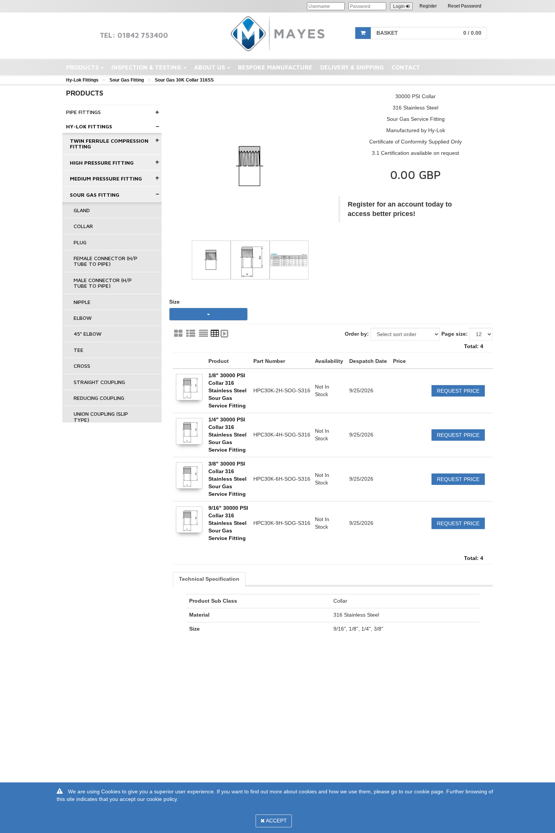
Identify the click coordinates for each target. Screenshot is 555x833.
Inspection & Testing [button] (147, 67)
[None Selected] (208, 314)
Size (174, 302)
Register (428, 6)
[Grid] (178, 333)
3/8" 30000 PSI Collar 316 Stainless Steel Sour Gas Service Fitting (227, 479)
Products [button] (83, 67)
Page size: (454, 334)
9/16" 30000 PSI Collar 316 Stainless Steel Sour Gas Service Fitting (228, 523)
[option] (250, 166)
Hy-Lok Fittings (82, 80)
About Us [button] (210, 67)
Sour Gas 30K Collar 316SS (184, 80)
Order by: (357, 334)
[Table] (215, 333)
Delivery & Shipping (352, 67)
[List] (190, 333)
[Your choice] (224, 333)
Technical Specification (209, 579)
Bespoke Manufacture (275, 67)
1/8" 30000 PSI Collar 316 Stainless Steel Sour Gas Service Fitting (227, 390)
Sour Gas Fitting (126, 80)
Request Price (458, 391)
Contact (406, 67)
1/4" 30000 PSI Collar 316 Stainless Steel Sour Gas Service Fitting (227, 434)
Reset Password (464, 6)
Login (399, 6)
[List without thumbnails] (203, 333)
